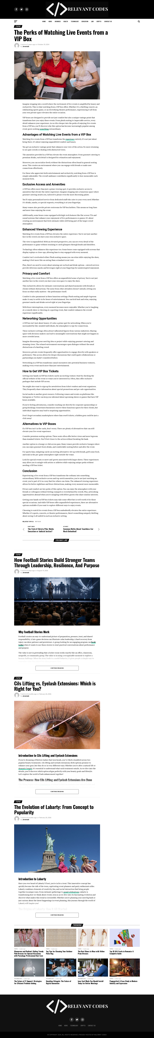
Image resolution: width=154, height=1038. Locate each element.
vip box (38, 521)
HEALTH (65, 21)
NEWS (50, 21)
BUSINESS (58, 21)
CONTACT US (108, 21)
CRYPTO (98, 21)
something (44, 129)
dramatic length (25, 768)
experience (69, 139)
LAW (92, 21)
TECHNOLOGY (75, 21)
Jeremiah (26, 46)
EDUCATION (85, 21)
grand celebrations (71, 892)
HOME (44, 21)
